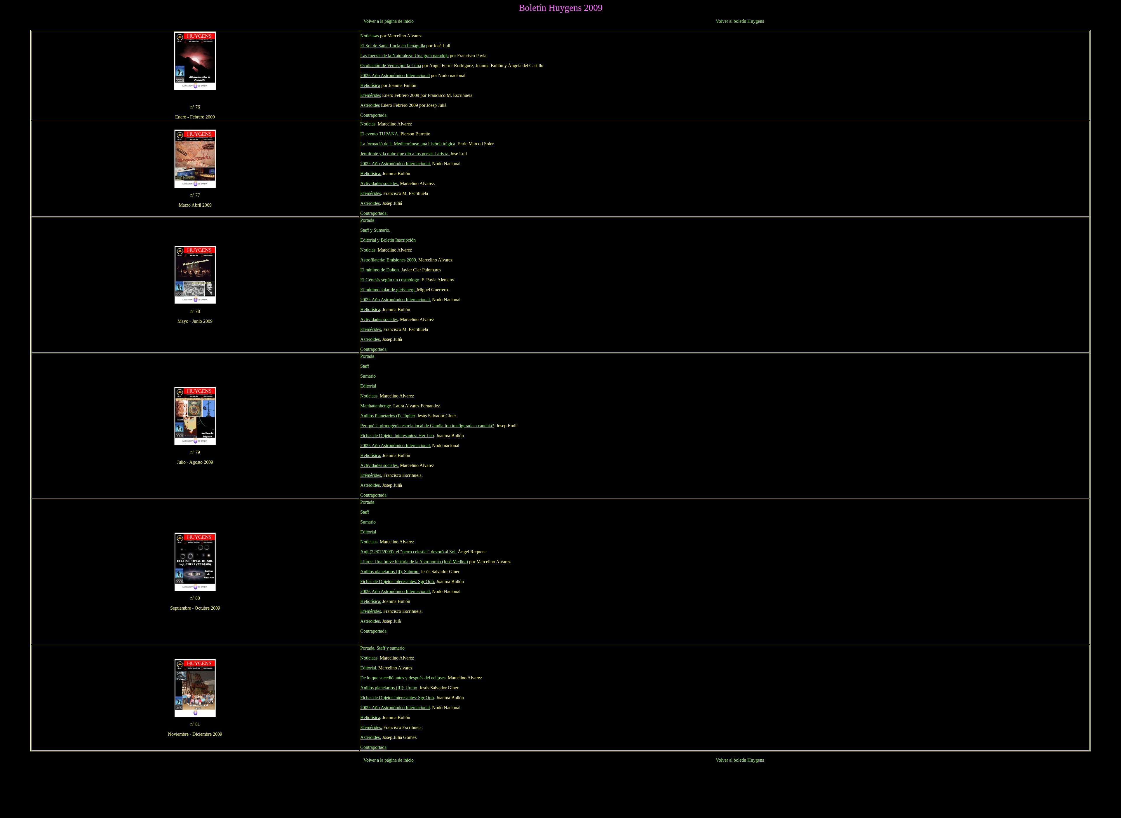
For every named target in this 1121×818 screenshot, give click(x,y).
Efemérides (370, 95)
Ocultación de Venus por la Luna (390, 65)
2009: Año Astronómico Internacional (395, 75)
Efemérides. (371, 329)
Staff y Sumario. (375, 230)
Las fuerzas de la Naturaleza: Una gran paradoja (404, 55)
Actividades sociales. (379, 183)
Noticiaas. (369, 541)
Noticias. (368, 123)
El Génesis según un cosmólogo (389, 279)
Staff (364, 366)
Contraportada (373, 115)
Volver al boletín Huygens (740, 21)
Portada (367, 220)
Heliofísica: (370, 601)
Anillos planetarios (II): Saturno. (389, 571)
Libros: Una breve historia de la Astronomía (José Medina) (414, 561)
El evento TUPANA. (379, 133)
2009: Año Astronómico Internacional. (395, 163)
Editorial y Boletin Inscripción (388, 240)
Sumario (368, 376)
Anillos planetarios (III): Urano (388, 687)
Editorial (368, 385)
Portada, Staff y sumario (382, 648)
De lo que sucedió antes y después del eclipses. (403, 677)
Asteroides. (370, 339)
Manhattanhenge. (376, 405)
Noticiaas (368, 395)
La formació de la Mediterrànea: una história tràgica (407, 143)
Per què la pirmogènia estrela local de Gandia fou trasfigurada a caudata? (427, 425)
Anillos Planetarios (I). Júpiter (387, 415)
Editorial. (368, 667)
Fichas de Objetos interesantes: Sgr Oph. (397, 581)
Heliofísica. (370, 173)
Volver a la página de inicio (388, 21)
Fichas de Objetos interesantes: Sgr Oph (397, 697)
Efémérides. (371, 475)
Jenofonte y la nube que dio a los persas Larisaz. (405, 153)
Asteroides (370, 105)
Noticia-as (369, 35)
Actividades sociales (379, 319)
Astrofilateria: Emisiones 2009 (388, 259)
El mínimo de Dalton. (380, 269)
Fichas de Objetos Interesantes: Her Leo (397, 435)
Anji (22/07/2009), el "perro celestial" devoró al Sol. (408, 551)
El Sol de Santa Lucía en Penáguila (392, 45)
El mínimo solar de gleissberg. (388, 289)
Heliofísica (370, 85)
